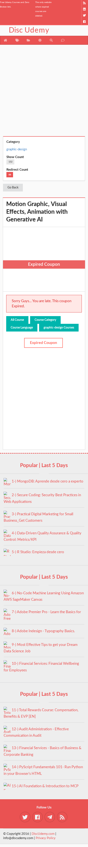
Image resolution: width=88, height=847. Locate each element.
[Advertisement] (44, 92)
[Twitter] (84, 15)
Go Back (12, 187)
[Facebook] (84, 22)
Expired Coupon (43, 343)
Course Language (22, 327)
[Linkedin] (84, 9)
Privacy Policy (46, 838)
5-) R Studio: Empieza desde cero (38, 552)
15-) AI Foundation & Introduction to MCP (45, 786)
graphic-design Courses (59, 327)
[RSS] (84, 3)
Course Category (45, 319)
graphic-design (16, 149)
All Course (17, 319)
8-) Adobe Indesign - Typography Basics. (43, 631)
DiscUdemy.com (43, 833)
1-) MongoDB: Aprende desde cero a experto (47, 481)
